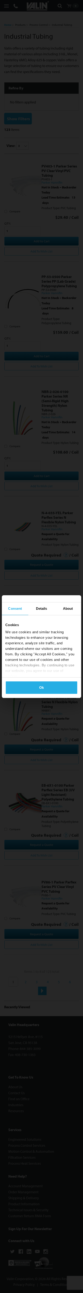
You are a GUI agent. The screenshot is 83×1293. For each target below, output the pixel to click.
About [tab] (68, 608)
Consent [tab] (15, 608)
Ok (41, 687)
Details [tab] (41, 608)
